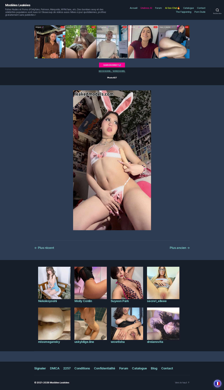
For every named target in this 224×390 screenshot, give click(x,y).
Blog (154, 368)
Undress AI (146, 8)
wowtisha (118, 342)
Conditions (82, 368)
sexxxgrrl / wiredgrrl (112, 71)
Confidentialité (104, 368)
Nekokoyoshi (47, 301)
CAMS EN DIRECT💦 (112, 65)
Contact (201, 8)
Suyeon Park (120, 301)
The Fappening (183, 11)
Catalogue (188, 8)
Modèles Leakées (17, 5)
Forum (158, 8)
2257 (67, 368)
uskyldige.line (84, 342)
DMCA (54, 368)
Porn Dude (199, 11)
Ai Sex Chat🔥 (172, 8)
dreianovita (155, 342)
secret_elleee (157, 301)
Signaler (40, 368)
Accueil (133, 8)
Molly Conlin (83, 301)
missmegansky (49, 342)
